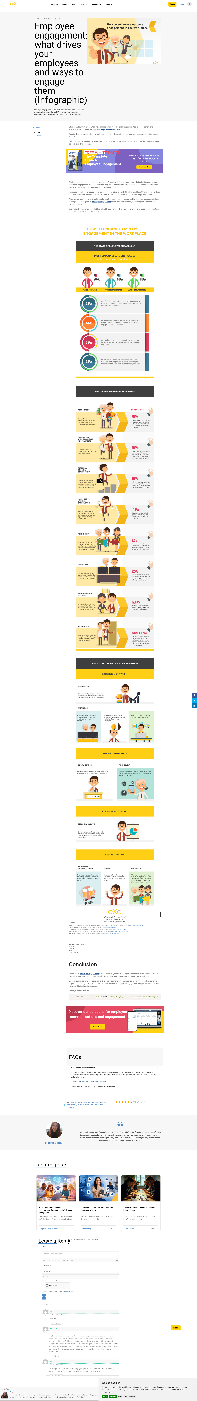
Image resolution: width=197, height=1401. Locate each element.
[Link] (67, 1260)
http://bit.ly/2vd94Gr (136, 925)
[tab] (115, 1067)
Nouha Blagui (54, 1143)
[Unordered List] (58, 1260)
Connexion (47, 1247)
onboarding (86, 1229)
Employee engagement (91, 1102)
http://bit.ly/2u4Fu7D (113, 933)
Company (108, 4)
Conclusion (38, 132)
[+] (72, 1260)
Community (96, 4)
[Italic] (46, 1260)
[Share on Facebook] (194, 695)
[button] (144, 167)
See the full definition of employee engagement (90, 1082)
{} (69, 1260)
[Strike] (52, 1260)
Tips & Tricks (130, 1229)
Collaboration (82, 1105)
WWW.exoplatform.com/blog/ (114, 917)
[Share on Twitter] (194, 700)
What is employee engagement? (83, 1067)
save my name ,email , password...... (54, 1281)
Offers (74, 4)
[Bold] (44, 1260)
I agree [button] (105, 1396)
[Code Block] (64, 1260)
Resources (84, 4)
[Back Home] (13, 4)
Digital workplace (76, 1102)
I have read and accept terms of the (58, 1291)
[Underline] (49, 1260)
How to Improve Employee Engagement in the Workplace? (93, 1087)
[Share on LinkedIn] (194, 705)
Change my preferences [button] (126, 1396)
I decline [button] (113, 1396)
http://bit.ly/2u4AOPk (109, 927)
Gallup (71, 141)
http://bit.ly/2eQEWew (119, 929)
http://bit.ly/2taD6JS (121, 931)
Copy (158, 996)
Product (65, 4)
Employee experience (95, 1105)
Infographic (70, 1107)
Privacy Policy (69, 1291)
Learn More (97, 1027)
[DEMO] (194, 26)
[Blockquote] (61, 1260)
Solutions (54, 4)
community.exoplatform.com (114, 922)
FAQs (39, 136)
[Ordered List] (55, 1260)
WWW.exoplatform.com (114, 919)
